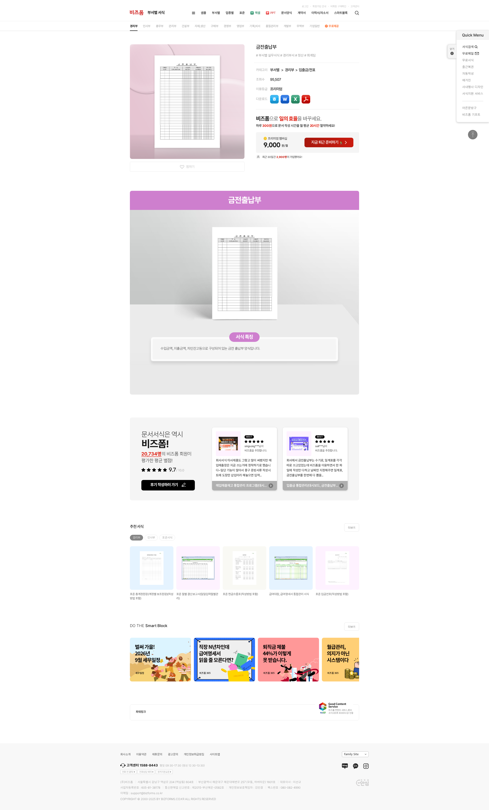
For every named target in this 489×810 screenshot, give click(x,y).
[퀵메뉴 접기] (452, 51)
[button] (364, 568)
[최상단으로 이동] (473, 134)
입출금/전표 (307, 70)
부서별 (274, 70)
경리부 (289, 70)
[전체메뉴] (193, 13)
